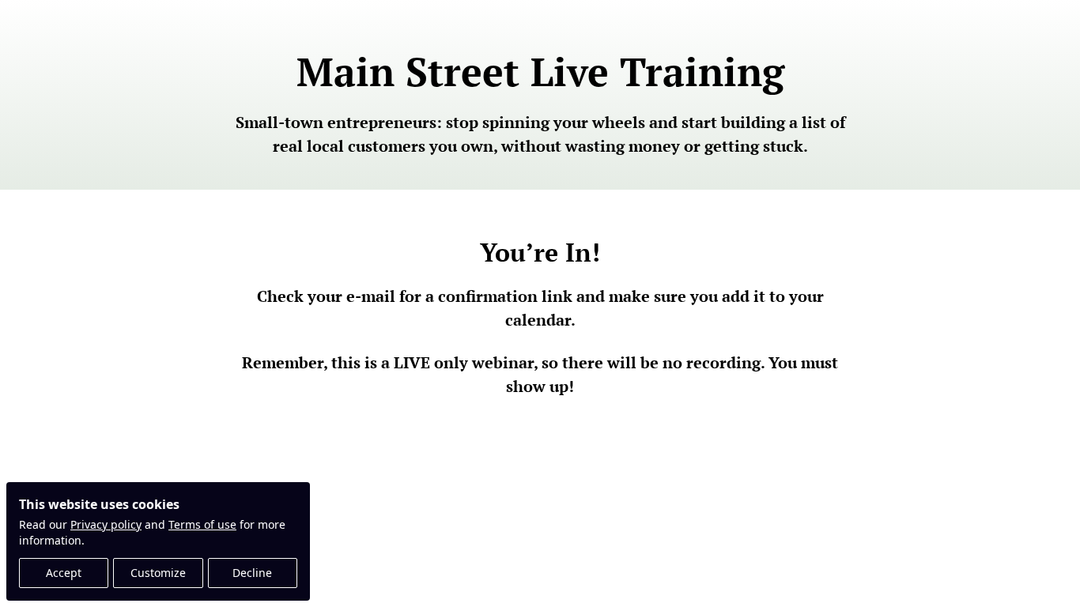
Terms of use (202, 524)
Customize (158, 572)
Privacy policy (106, 524)
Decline (252, 572)
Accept (63, 572)
